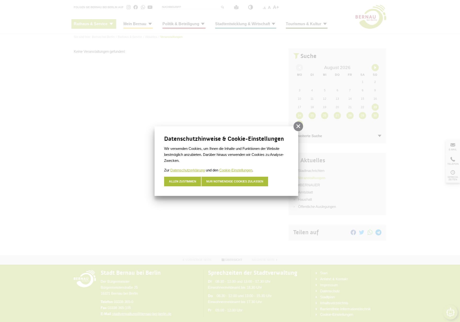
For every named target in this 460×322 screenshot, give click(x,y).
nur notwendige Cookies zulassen (234, 181)
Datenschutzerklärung (187, 170)
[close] (298, 126)
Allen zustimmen (182, 181)
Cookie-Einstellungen (235, 170)
